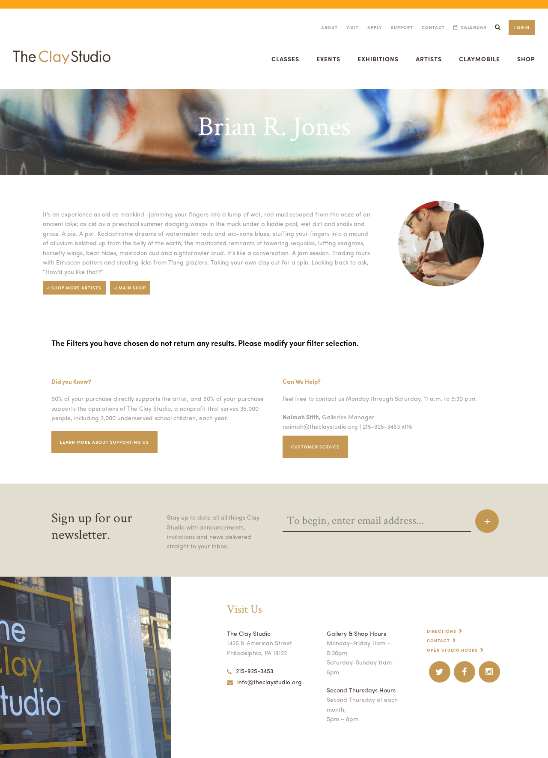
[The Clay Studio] (61, 48)
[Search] (497, 27)
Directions (441, 631)
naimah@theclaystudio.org (320, 426)
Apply (374, 27)
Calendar (473, 27)
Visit (352, 27)
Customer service (315, 447)
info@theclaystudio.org (269, 681)
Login (522, 27)
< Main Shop (130, 288)
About (329, 27)
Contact (433, 27)
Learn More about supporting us (104, 442)
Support (402, 27)
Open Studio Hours (452, 650)
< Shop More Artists (74, 288)
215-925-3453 (254, 670)
